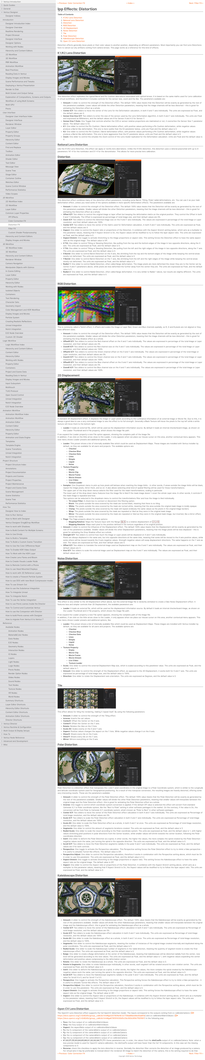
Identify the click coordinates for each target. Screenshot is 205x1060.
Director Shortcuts (14, 720)
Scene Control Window (16, 186)
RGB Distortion (69, 25)
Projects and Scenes (15, 476)
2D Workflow (11, 54)
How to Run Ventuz (14, 515)
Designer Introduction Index (18, 23)
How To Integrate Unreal (17, 592)
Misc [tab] (5, 744)
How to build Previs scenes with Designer (24, 615)
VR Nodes (12, 693)
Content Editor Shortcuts (17, 712)
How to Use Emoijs (14, 534)
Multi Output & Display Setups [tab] (16, 731)
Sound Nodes (14, 681)
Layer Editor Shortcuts (16, 704)
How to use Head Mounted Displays (22, 569)
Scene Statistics (13, 495)
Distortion (67, 23)
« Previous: (71, 3)
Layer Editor (11, 128)
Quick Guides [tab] (9, 5)
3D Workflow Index (14, 248)
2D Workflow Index (14, 201)
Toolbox (9, 151)
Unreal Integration (14, 325)
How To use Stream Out (16, 584)
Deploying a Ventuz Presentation (20, 85)
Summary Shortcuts (14, 700)
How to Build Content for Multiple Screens (24, 530)
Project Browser (13, 35)
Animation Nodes (16, 631)
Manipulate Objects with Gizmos (20, 267)
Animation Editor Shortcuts (17, 716)
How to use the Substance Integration (23, 588)
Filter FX (12, 228)
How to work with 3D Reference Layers (23, 573)
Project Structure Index (16, 464)
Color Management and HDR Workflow (23, 310)
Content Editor (12, 143)
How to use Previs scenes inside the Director (25, 604)
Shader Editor (12, 159)
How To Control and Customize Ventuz (23, 608)
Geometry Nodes (15, 646)
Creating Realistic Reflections (19, 321)
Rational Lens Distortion (73, 20)
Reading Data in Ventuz (16, 74)
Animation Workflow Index (17, 414)
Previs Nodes (14, 670)
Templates (10, 441)
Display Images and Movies (18, 78)
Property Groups (13, 136)
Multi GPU (10, 105)
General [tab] (6, 9)
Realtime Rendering (14, 31)
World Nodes (14, 697)
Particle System (12, 317)
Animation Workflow (14, 66)
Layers (11, 658)
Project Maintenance (15, 484)
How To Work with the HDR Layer (20, 553)
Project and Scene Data (16, 372)
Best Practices (12, 70)
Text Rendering (12, 298)
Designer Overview (14, 27)
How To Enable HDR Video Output (21, 550)
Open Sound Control (15, 395)
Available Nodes (13, 627)
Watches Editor (12, 182)
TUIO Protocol (12, 391)
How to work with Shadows (18, 526)
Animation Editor (13, 155)
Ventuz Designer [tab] (10, 12)
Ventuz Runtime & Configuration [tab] (17, 727)
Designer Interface (14, 39)
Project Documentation (16, 472)
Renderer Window (13, 124)
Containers (10, 294)
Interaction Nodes (16, 650)
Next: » (196, 3)
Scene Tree (11, 170)
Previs (8, 109)
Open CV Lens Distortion (74, 41)
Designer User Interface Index (19, 116)
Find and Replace (13, 147)
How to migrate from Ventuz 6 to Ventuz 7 (25, 619)
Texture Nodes (14, 689)
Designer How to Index (16, 511)
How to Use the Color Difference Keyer (23, 546)
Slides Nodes (14, 677)
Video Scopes (12, 194)
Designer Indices (13, 16)
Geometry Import (13, 306)
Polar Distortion (70, 36)
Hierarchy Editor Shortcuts (17, 708)
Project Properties (13, 480)
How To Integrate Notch (16, 596)
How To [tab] (6, 734)
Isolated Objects (13, 290)
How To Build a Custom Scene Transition (24, 542)
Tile (64, 33)
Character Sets (12, 302)
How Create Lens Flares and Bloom (21, 557)
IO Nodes (12, 654)
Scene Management (15, 492)
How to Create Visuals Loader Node (22, 561)
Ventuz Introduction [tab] (12, 2)
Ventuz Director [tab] (10, 724)
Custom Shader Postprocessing (22, 232)
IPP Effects (13, 217)
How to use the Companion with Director (24, 611)
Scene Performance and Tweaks (20, 81)
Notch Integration (13, 329)
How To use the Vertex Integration (21, 600)
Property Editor (12, 132)
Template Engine (13, 445)
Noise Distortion (70, 30)
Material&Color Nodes (18, 635)
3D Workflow (11, 58)
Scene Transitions (13, 449)
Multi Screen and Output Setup (19, 93)
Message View (12, 167)
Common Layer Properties (17, 213)
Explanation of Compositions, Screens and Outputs (28, 97)
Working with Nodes (14, 47)
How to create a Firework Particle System (24, 577)
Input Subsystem (13, 383)
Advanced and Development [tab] (15, 741)
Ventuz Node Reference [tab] (14, 737)
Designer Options (13, 43)
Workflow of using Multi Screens (20, 101)
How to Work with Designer (18, 519)
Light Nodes (13, 662)
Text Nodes (13, 685)
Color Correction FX (17, 221)
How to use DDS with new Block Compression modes (29, 580)
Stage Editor (11, 174)
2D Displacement (70, 28)
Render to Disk (12, 89)
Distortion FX (14, 225)
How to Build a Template (16, 538)
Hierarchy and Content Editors (19, 50)
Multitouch (10, 387)
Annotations (11, 468)
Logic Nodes (13, 666)
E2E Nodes (13, 642)
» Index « (130, 3)
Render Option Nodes (17, 673)
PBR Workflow (12, 62)
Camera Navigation (14, 263)
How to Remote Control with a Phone (22, 565)
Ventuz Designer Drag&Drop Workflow (22, 522)
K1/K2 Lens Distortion (72, 17)
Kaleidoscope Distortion (73, 38)
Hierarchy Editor (13, 140)
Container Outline (13, 178)
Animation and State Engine (18, 437)
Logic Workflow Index (15, 345)
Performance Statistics (16, 190)
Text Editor (10, 163)
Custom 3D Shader (14, 337)
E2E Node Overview (14, 333)
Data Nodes (13, 639)
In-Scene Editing (13, 271)
